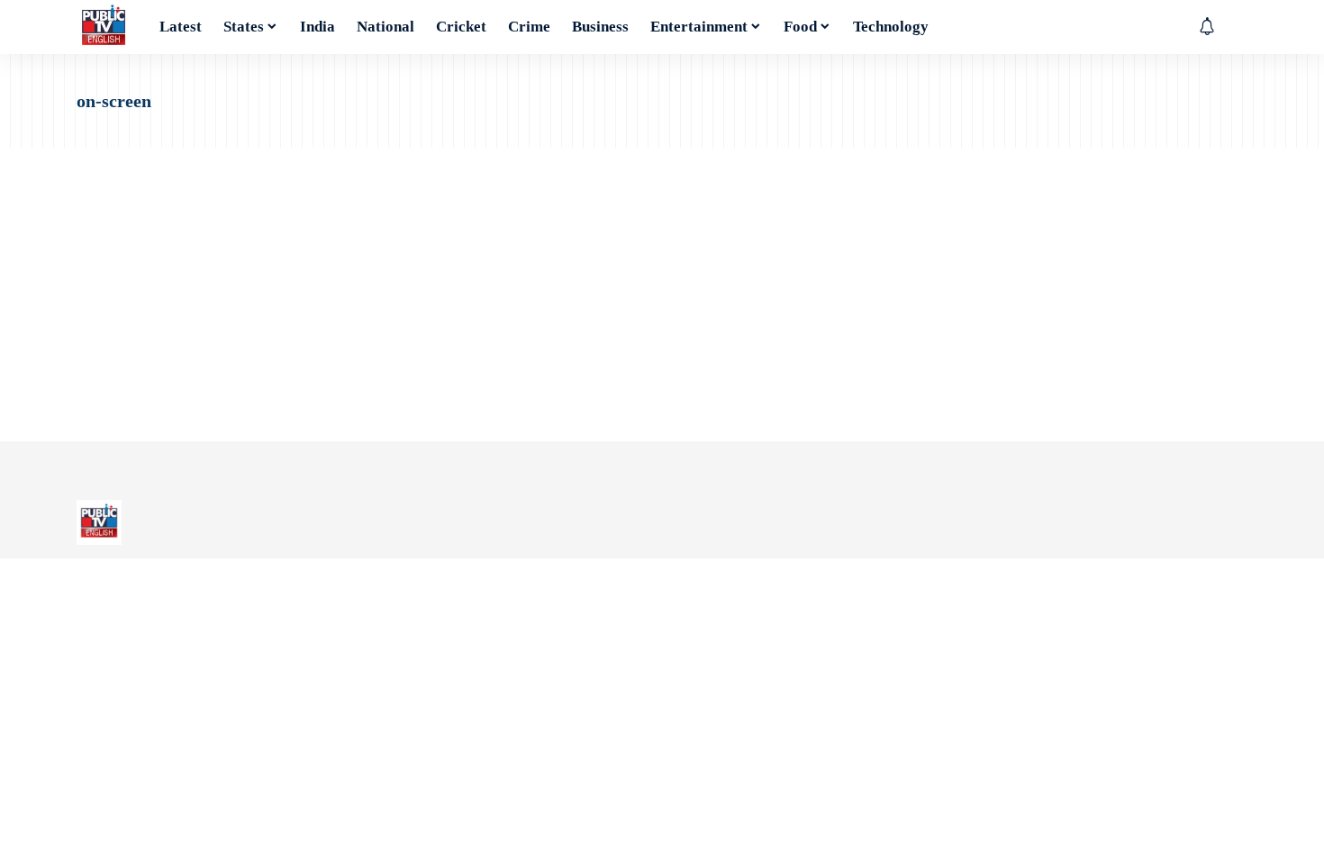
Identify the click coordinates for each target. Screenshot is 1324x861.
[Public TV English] (104, 27)
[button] (1234, 27)
